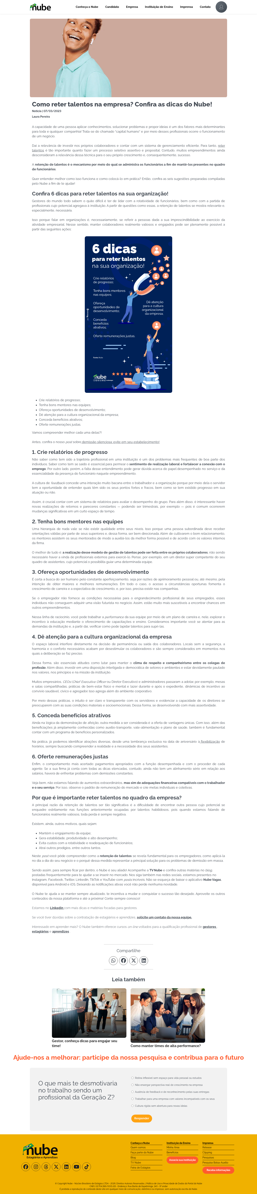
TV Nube (136, 1162)
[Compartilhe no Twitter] (133, 960)
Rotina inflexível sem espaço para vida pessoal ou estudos (168, 1078)
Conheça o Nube (87, 7)
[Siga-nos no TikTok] (86, 1166)
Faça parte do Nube (142, 1152)
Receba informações (218, 1170)
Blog (133, 1157)
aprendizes (60, 931)
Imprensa (186, 7)
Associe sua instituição (182, 1160)
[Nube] (51, 6)
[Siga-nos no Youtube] (76, 1166)
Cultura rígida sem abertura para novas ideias (161, 1105)
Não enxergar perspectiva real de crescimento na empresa (169, 1085)
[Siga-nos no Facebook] (25, 1166)
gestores (210, 927)
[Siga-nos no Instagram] (35, 1166)
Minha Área (173, 1147)
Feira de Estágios (140, 1167)
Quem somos (138, 1147)
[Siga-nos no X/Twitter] (56, 1166)
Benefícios (172, 1152)
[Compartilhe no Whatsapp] (113, 960)
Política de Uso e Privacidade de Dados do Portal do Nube (174, 1183)
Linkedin (57, 908)
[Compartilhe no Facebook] (123, 960)
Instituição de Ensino (159, 7)
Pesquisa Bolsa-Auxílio (215, 1162)
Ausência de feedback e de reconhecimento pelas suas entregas (172, 1092)
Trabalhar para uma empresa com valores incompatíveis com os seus (175, 1098)
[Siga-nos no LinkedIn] (66, 1166)
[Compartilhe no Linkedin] (143, 960)
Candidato (112, 7)
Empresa (132, 7)
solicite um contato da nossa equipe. (164, 917)
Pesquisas (208, 1157)
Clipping (207, 1152)
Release (207, 1147)
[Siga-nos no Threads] (46, 1166)
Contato (205, 7)
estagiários (40, 931)
